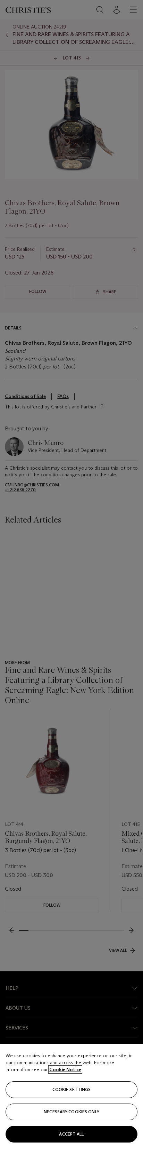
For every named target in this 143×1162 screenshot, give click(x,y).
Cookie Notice (65, 1069)
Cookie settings (71, 1089)
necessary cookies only (71, 1111)
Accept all (71, 1134)
